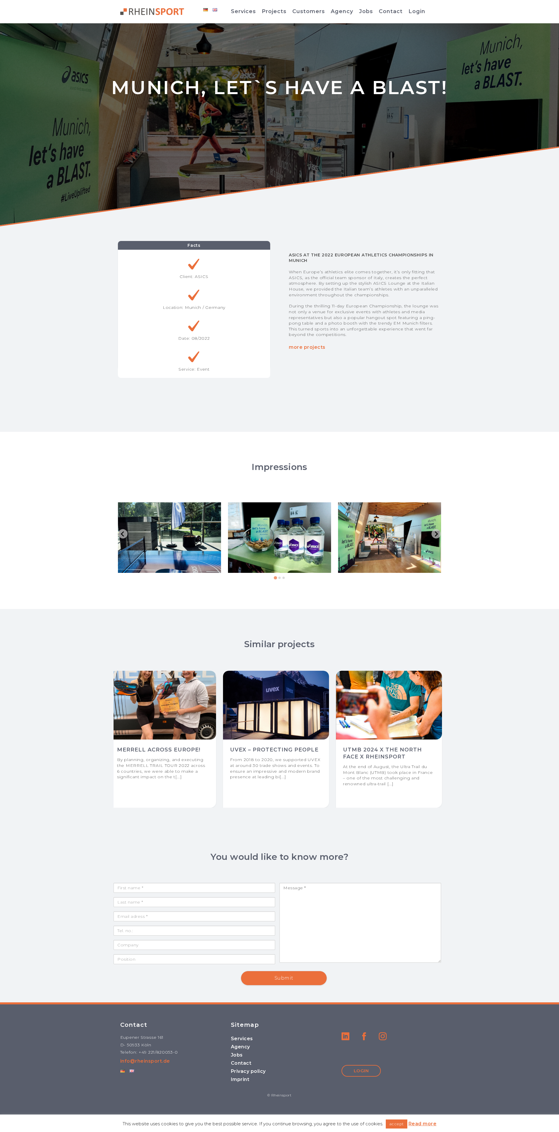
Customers (308, 11)
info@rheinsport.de (145, 1061)
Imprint (240, 1079)
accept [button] (396, 1124)
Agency (342, 11)
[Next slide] (436, 533)
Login (416, 11)
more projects (307, 347)
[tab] (275, 578)
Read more (422, 1123)
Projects (274, 11)
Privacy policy (248, 1071)
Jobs (366, 11)
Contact (391, 11)
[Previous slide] (123, 533)
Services (243, 11)
